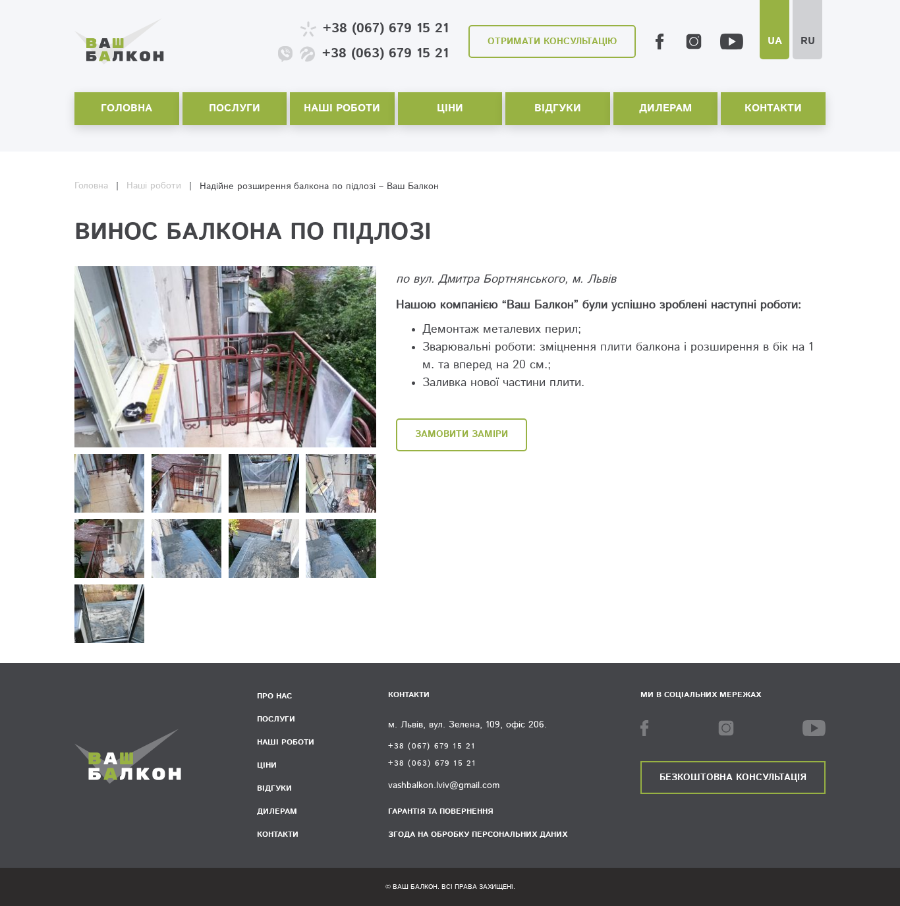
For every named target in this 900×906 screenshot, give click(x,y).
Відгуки (557, 108)
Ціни (450, 108)
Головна (126, 108)
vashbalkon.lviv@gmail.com (443, 785)
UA (775, 41)
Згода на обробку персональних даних (477, 834)
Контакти (773, 108)
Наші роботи (342, 108)
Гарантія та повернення (440, 811)
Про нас (274, 696)
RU (808, 41)
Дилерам (665, 108)
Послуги (234, 108)
